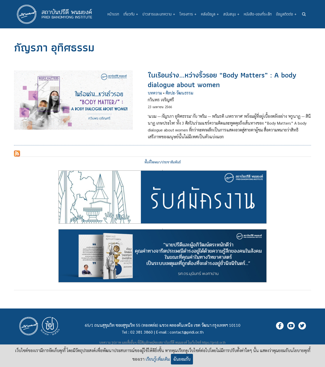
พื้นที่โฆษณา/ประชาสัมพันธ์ (162, 162)
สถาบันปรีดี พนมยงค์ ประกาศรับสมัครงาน (162, 197)
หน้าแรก (113, 14)
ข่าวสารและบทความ (158, 14)
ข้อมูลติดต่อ (286, 14)
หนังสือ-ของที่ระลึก (258, 14)
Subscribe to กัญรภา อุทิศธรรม (17, 153)
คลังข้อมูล (210, 14)
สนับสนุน (231, 14)
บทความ (155, 92)
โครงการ (188, 14)
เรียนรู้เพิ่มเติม (157, 359)
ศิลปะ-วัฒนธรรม (179, 92)
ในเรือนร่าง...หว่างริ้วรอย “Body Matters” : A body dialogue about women (222, 79)
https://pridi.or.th (214, 342)
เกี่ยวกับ (130, 14)
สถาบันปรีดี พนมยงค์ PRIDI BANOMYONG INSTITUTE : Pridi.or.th (57, 14)
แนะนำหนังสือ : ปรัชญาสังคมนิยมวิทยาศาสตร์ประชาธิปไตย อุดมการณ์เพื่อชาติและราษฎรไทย (162, 255)
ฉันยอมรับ (181, 359)
